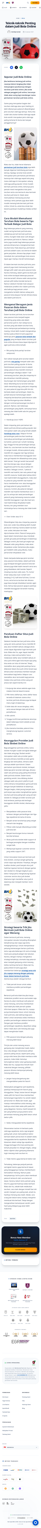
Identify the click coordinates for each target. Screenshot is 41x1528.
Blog (23, 1408)
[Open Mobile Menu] (3, 2)
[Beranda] (10, 3)
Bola (23, 18)
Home (18, 18)
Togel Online (6, 1401)
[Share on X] (16, 67)
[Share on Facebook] (11, 67)
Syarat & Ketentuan (8, 1427)
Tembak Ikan (6, 1412)
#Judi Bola (12, 1218)
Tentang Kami (26, 1397)
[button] (36, 1523)
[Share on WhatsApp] (21, 67)
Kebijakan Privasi (7, 1430)
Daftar (35, 2)
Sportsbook (5, 1408)
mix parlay (15, 361)
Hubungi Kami (26, 1404)
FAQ (23, 1401)
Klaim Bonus (20, 1250)
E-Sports (4, 1416)
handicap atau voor (12, 433)
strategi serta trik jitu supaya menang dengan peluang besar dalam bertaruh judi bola (20, 973)
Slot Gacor (5, 1397)
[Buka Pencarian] (28, 2)
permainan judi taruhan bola (15, 167)
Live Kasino (5, 1404)
